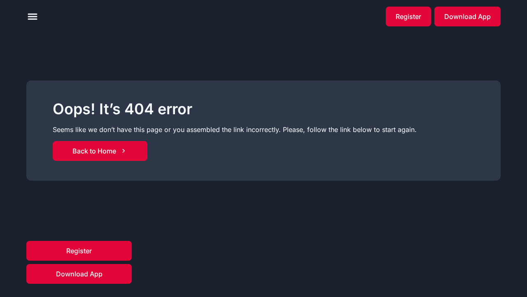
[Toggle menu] (32, 16)
